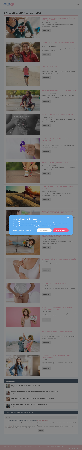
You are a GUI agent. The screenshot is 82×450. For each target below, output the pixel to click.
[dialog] (41, 225)
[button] (22, 230)
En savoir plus (55, 226)
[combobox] (68, 217)
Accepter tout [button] (61, 230)
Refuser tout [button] (44, 230)
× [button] (70, 217)
